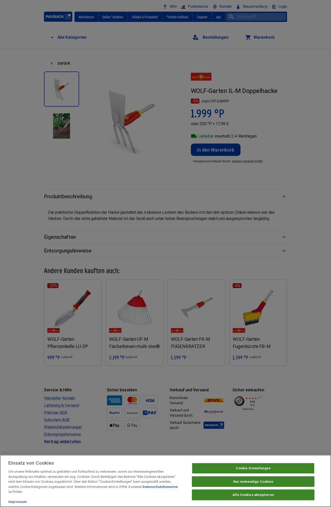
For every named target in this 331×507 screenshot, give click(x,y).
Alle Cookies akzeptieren (253, 495)
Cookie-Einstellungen (253, 468)
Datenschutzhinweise (160, 487)
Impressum (17, 502)
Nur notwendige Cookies (253, 482)
